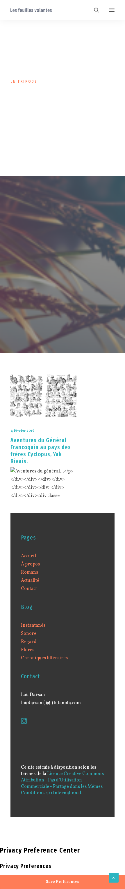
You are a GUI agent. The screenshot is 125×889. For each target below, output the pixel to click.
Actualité (30, 580)
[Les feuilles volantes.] (31, 10)
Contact (29, 589)
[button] (111, 10)
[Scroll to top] (114, 877)
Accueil (28, 556)
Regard (29, 642)
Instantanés (33, 625)
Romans (29, 572)
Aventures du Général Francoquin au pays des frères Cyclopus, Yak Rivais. (40, 451)
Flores (27, 650)
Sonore (28, 633)
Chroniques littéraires (44, 658)
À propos (30, 564)
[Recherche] (94, 10)
